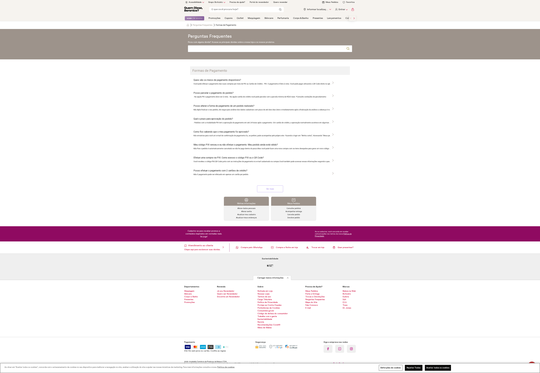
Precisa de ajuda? (237, 2)
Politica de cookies (226, 367)
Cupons (228, 18)
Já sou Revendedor (225, 291)
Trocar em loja (317, 247)
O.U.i (345, 302)
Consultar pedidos (294, 208)
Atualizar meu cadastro (246, 215)
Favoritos (350, 2)
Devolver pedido (293, 218)
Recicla (260, 322)
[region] (270, 368)
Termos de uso (264, 297)
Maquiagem (254, 18)
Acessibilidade (195, 2)
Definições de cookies (390, 368)
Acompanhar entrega (293, 211)
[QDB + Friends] (194, 18)
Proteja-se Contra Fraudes (269, 305)
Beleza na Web (349, 291)
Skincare (268, 18)
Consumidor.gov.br (265, 311)
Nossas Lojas (263, 294)
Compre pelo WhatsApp (252, 247)
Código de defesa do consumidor (272, 314)
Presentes (318, 18)
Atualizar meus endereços (246, 218)
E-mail (308, 308)
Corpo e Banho (191, 297)
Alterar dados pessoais (246, 208)
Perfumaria (283, 18)
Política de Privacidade (267, 302)
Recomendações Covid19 (268, 325)
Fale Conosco (311, 305)
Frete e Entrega (312, 294)
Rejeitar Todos (413, 368)
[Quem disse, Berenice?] (193, 9)
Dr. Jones (347, 308)
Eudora (346, 297)
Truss (345, 305)
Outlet (240, 18)
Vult (344, 300)
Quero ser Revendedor (227, 294)
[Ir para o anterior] (350, 18)
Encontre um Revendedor (228, 297)
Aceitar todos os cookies (437, 368)
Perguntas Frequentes (202, 25)
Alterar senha (246, 211)
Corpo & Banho (301, 18)
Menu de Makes (264, 328)
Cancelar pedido (293, 215)
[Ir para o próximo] (354, 18)
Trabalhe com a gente (267, 316)
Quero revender (280, 2)
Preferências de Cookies (268, 308)
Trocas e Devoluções (315, 297)
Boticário (347, 294)
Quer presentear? (346, 247)
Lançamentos (334, 18)
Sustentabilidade (264, 319)
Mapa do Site (311, 302)
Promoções (214, 18)
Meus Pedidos (332, 2)
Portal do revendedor (259, 2)
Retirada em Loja (265, 291)
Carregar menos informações (270, 278)
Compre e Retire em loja (287, 247)
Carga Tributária (264, 300)
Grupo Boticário (215, 2)
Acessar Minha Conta (341, 9)
